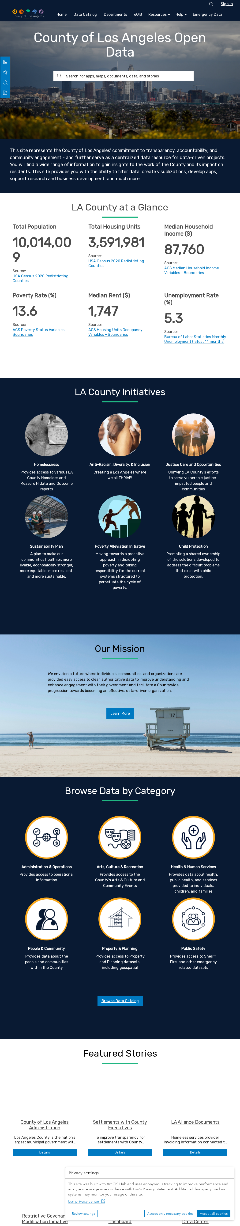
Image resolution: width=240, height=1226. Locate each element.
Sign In (227, 4)
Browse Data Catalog (120, 1001)
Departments (115, 14)
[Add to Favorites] (5, 72)
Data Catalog (85, 14)
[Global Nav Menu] (6, 4)
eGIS (138, 14)
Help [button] (180, 14)
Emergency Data (207, 14)
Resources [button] (158, 14)
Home (61, 14)
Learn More (120, 713)
